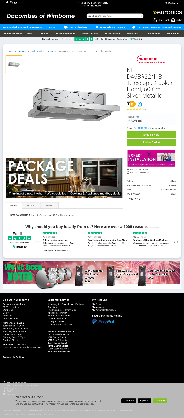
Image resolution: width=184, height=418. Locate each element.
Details (13, 205)
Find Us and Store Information (61, 310)
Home (10, 51)
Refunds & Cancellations (59, 315)
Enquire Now (151, 134)
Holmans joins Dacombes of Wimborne (66, 304)
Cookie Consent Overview (59, 324)
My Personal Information (104, 310)
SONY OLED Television (58, 348)
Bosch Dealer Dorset (57, 343)
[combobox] (115, 16)
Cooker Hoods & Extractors (42, 51)
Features (31, 205)
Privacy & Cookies (55, 321)
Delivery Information (57, 312)
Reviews (49, 205)
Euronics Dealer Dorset (58, 334)
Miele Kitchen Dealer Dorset (60, 331)
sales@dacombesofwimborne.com (25, 347)
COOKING (22, 51)
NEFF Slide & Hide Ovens (59, 340)
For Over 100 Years (32, 27)
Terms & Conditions (56, 318)
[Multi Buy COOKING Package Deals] (64, 178)
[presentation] (13, 205)
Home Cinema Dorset (57, 345)
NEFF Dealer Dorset (56, 337)
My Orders (97, 304)
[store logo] (41, 15)
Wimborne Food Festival (58, 351)
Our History (53, 307)
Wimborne (172, 3)
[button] (151, 109)
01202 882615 (144, 128)
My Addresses (99, 307)
